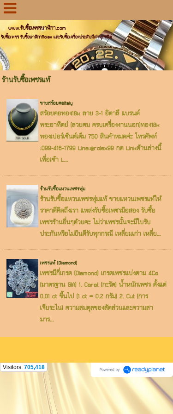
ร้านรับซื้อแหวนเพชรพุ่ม (62, 189)
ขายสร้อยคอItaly (56, 103)
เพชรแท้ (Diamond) (58, 263)
